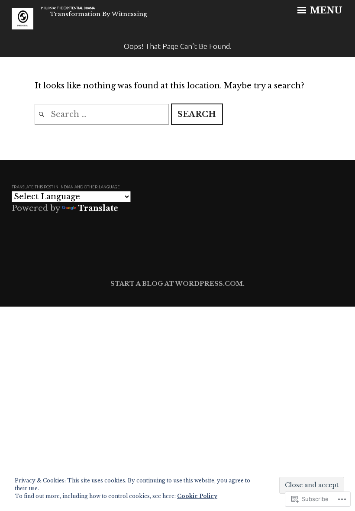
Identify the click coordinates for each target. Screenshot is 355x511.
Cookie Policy (197, 496)
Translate (98, 208)
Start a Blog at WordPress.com (176, 284)
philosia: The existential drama (68, 8)
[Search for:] (103, 114)
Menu (325, 10)
